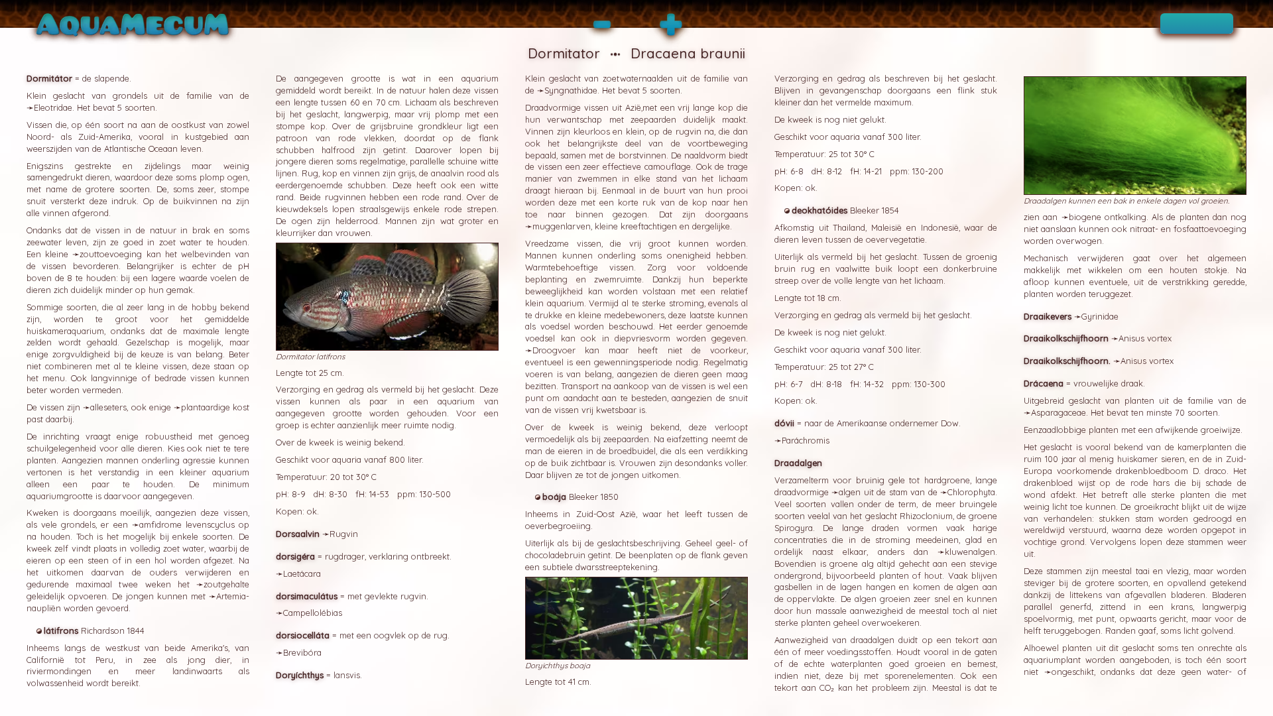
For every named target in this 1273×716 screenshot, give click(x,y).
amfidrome (160, 524)
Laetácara (302, 573)
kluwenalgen (970, 551)
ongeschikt (1073, 671)
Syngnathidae (570, 90)
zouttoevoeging (111, 254)
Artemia (231, 596)
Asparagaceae (1058, 412)
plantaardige (205, 407)
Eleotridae (53, 107)
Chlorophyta (971, 492)
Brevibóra (302, 652)
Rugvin (344, 533)
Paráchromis (805, 440)
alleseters (108, 407)
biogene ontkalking (1107, 216)
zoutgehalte (226, 584)
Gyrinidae (1100, 316)
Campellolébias (312, 612)
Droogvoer (554, 350)
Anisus (1131, 338)
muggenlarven (561, 226)
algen (850, 492)
